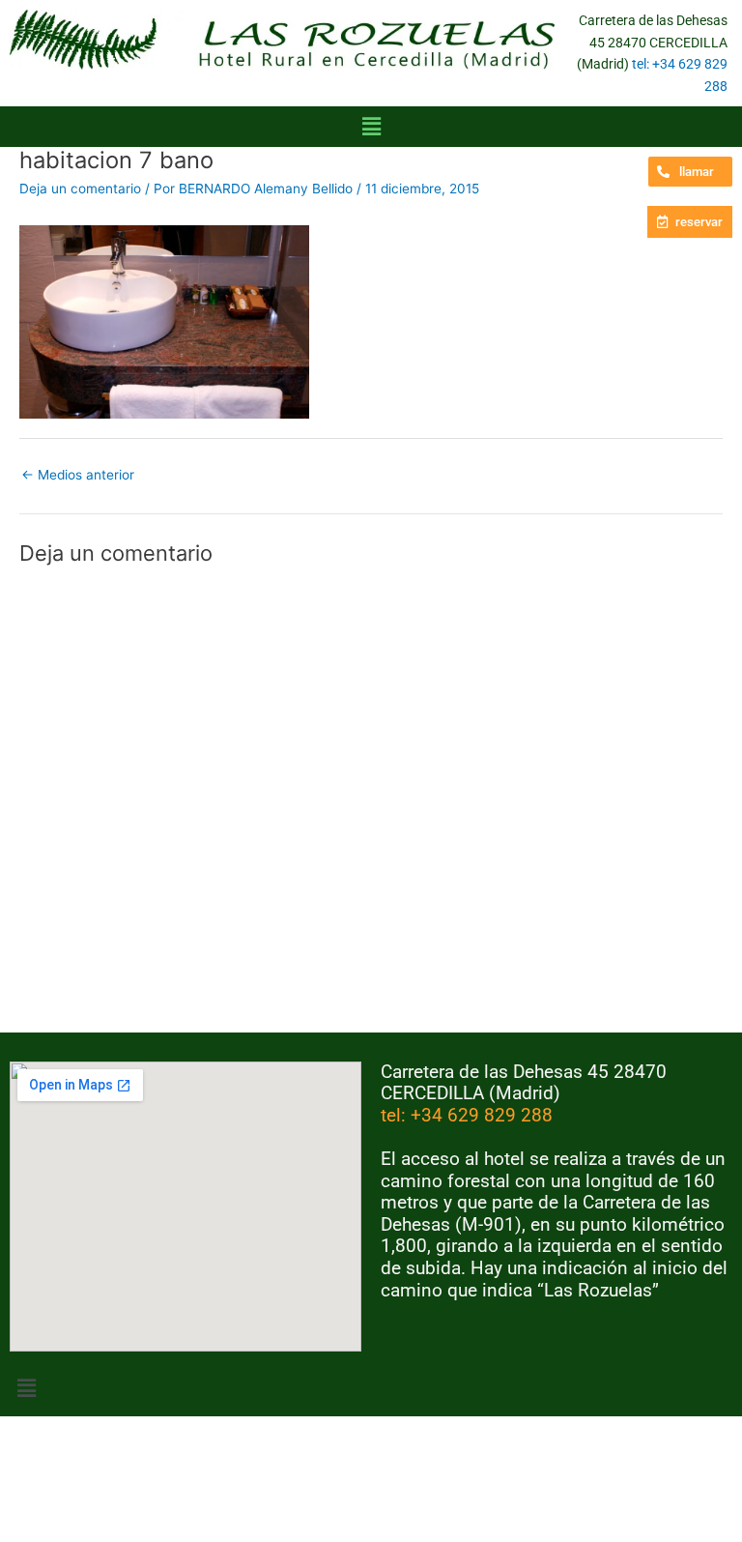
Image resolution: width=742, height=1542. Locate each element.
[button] (371, 127)
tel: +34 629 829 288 (467, 1115)
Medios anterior (77, 474)
